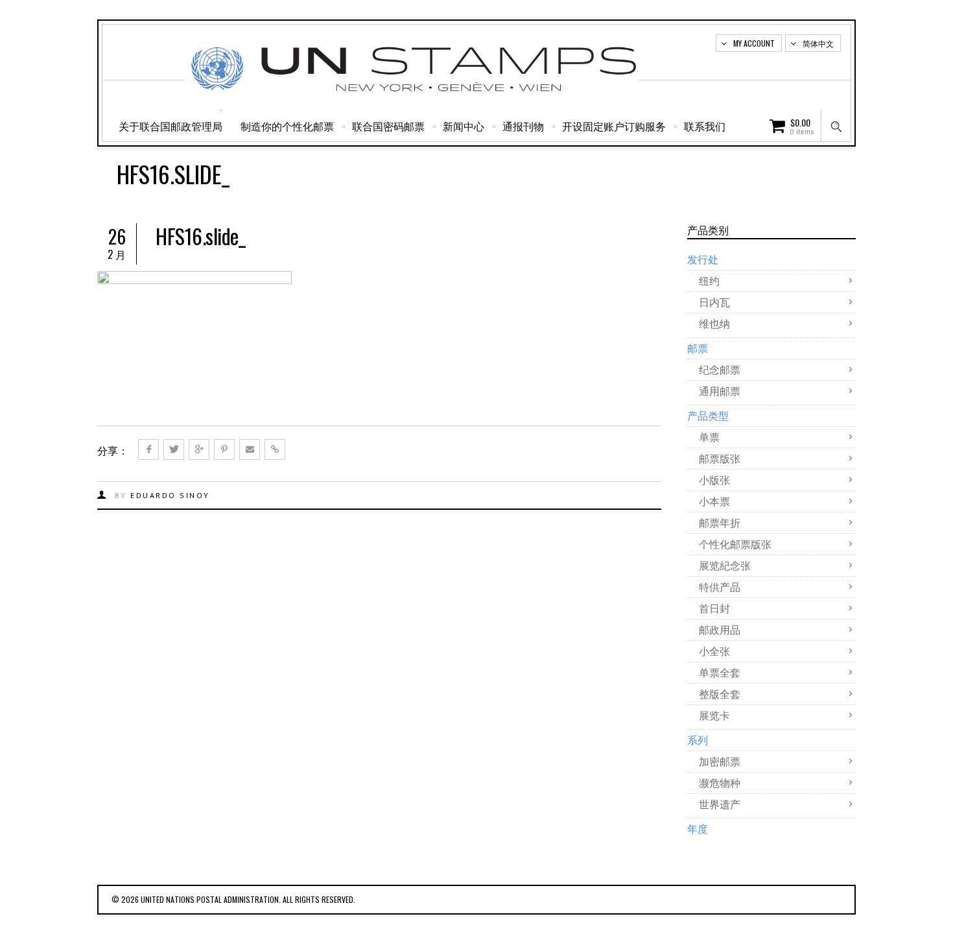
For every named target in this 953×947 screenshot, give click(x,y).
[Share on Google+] (199, 449)
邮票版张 (719, 458)
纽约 (709, 280)
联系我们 (704, 126)
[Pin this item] (224, 449)
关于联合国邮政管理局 (170, 126)
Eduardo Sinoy (170, 495)
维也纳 (714, 323)
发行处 (702, 259)
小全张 (714, 650)
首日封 (714, 608)
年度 (697, 828)
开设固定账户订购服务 (614, 126)
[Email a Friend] (249, 449)
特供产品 (719, 586)
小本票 (714, 501)
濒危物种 (719, 782)
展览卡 (714, 715)
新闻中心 (463, 126)
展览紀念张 (725, 565)
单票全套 (719, 672)
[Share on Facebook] (148, 449)
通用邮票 (719, 390)
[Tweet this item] (173, 449)
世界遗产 (719, 803)
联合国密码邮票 (388, 126)
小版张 (714, 479)
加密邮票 (719, 761)
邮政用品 (719, 629)
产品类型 (708, 415)
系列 (697, 739)
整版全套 (719, 693)
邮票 (697, 347)
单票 (709, 436)
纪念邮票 (719, 369)
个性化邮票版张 (735, 543)
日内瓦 (714, 301)
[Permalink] (275, 449)
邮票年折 (719, 522)
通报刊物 (523, 126)
